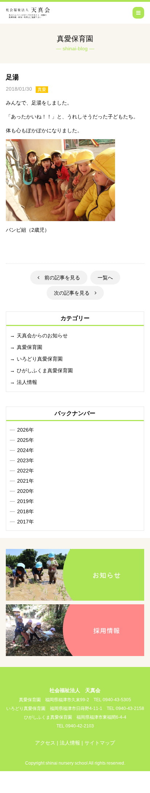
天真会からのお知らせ (42, 335)
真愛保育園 (29, 347)
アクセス (45, 743)
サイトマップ (99, 743)
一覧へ (105, 277)
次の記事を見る (74, 293)
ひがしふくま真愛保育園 (45, 370)
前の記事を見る (59, 277)
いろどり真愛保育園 (40, 359)
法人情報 (27, 382)
